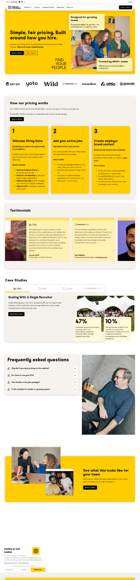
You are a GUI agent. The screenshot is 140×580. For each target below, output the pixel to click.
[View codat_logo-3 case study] (67, 288)
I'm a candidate (12, 2)
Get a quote (31, 53)
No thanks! (9, 569)
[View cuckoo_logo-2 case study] (42, 288)
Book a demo (125, 7)
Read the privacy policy (11, 563)
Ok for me (37, 569)
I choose (23, 569)
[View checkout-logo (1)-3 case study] (92, 288)
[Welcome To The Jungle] (14, 7)
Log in (130, 2)
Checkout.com (97, 257)
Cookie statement (23, 563)
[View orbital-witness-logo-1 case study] (17, 288)
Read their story (16, 314)
